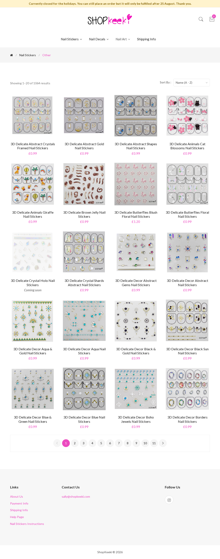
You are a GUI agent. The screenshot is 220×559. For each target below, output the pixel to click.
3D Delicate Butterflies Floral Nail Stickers (187, 214)
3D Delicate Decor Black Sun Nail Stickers (187, 351)
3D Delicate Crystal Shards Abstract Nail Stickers (84, 282)
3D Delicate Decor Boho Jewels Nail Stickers (136, 419)
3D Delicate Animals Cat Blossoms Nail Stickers (187, 146)
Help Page (17, 517)
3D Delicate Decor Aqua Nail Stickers (84, 351)
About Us (16, 496)
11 (154, 443)
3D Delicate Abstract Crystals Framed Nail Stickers (33, 146)
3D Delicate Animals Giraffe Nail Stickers (32, 214)
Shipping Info (146, 39)
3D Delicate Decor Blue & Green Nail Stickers (33, 419)
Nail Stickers (70, 39)
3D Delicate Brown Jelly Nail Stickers (84, 214)
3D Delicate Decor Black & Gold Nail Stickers (136, 351)
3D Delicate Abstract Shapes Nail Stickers (136, 146)
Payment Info (19, 503)
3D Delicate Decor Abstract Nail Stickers (187, 282)
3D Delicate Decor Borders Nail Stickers (187, 419)
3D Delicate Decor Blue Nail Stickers (84, 419)
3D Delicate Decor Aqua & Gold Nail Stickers (32, 351)
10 (145, 443)
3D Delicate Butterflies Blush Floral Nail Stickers (135, 214)
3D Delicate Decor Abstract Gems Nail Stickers (136, 282)
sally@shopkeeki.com (76, 496)
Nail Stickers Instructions (27, 524)
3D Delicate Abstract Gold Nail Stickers (84, 146)
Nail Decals (97, 39)
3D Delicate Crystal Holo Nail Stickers (33, 282)
